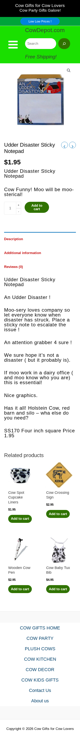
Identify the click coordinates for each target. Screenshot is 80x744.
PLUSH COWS (40, 648)
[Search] (64, 43)
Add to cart (36, 207)
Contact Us (40, 690)
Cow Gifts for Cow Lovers (40, 5)
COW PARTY (40, 638)
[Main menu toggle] (13, 44)
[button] (40, 21)
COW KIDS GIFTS (40, 680)
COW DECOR (40, 669)
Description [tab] (13, 239)
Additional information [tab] (22, 253)
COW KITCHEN (40, 659)
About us (40, 700)
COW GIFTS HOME (40, 627)
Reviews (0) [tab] (13, 267)
